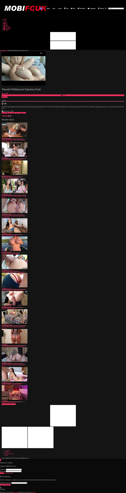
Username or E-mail (5, 483)
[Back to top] (0, 459)
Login (2, 473)
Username (2, 469)
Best (73, 8)
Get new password (5, 484)
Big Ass (6, 50)
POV (24, 112)
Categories (92, 8)
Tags (53, 8)
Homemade (18, 112)
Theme (102, 8)
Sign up (15, 492)
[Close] (0, 461)
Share (5, 97)
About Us (7, 450)
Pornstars (82, 8)
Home (48, 8)
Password (2, 471)
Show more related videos (9, 404)
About (63, 95)
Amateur (11, 112)
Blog (6, 455)
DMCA (7, 452)
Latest (60, 8)
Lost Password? (8, 473)
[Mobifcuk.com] (26, 14)
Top (67, 8)
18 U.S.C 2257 (9, 453)
